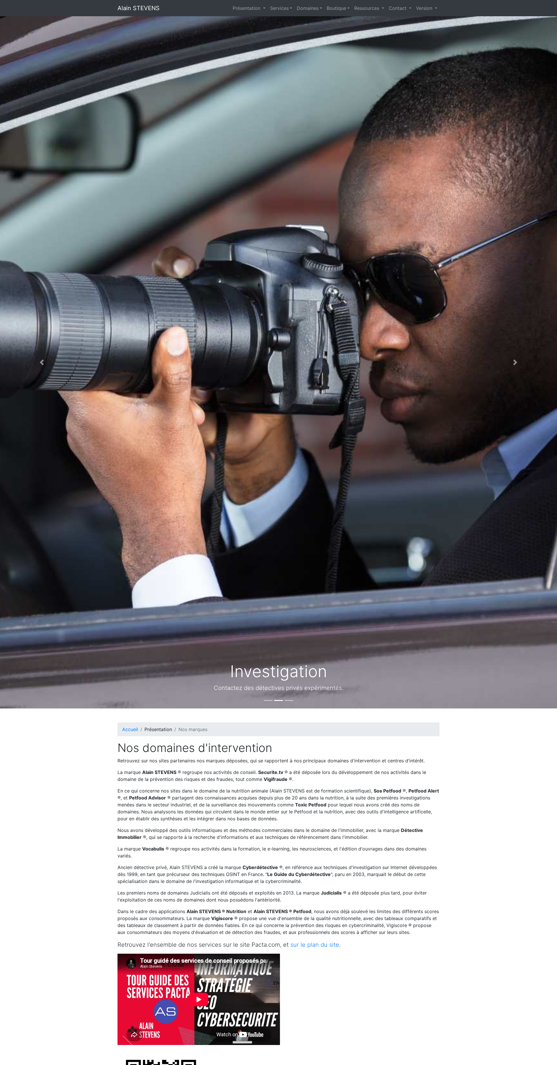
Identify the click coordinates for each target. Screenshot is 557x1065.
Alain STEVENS (138, 8)
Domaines (308, 8)
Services (279, 8)
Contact (398, 8)
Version (425, 8)
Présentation (247, 8)
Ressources (367, 8)
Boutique (336, 8)
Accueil (130, 729)
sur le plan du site (314, 944)
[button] (42, 362)
